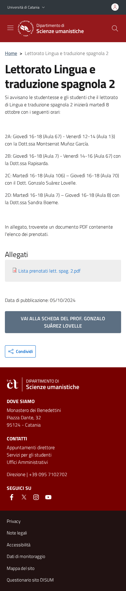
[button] (43, 7)
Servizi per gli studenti (29, 454)
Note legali (17, 532)
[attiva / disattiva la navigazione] (10, 27)
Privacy (13, 521)
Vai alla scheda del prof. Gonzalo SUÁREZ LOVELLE (63, 322)
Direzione (16, 474)
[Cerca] (115, 28)
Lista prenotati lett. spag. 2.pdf (49, 270)
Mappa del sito (21, 568)
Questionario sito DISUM (30, 579)
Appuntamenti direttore (31, 447)
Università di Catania (23, 7)
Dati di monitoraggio (26, 556)
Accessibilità (18, 544)
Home (11, 53)
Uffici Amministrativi (27, 462)
